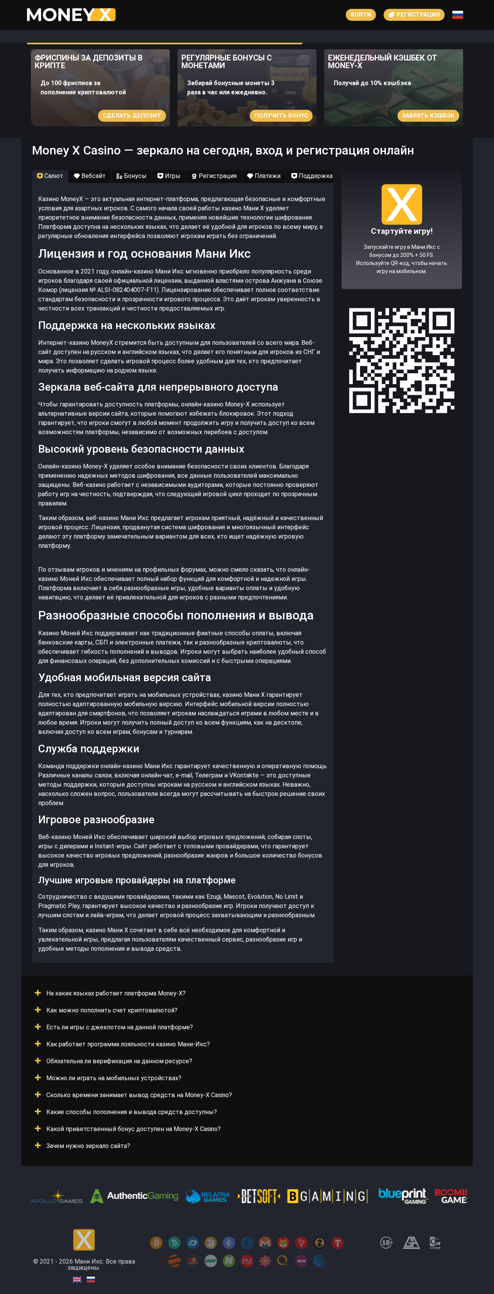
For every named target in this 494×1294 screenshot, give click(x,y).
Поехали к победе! (401, 257)
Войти (360, 14)
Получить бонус (281, 115)
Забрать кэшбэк (428, 115)
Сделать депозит (132, 115)
